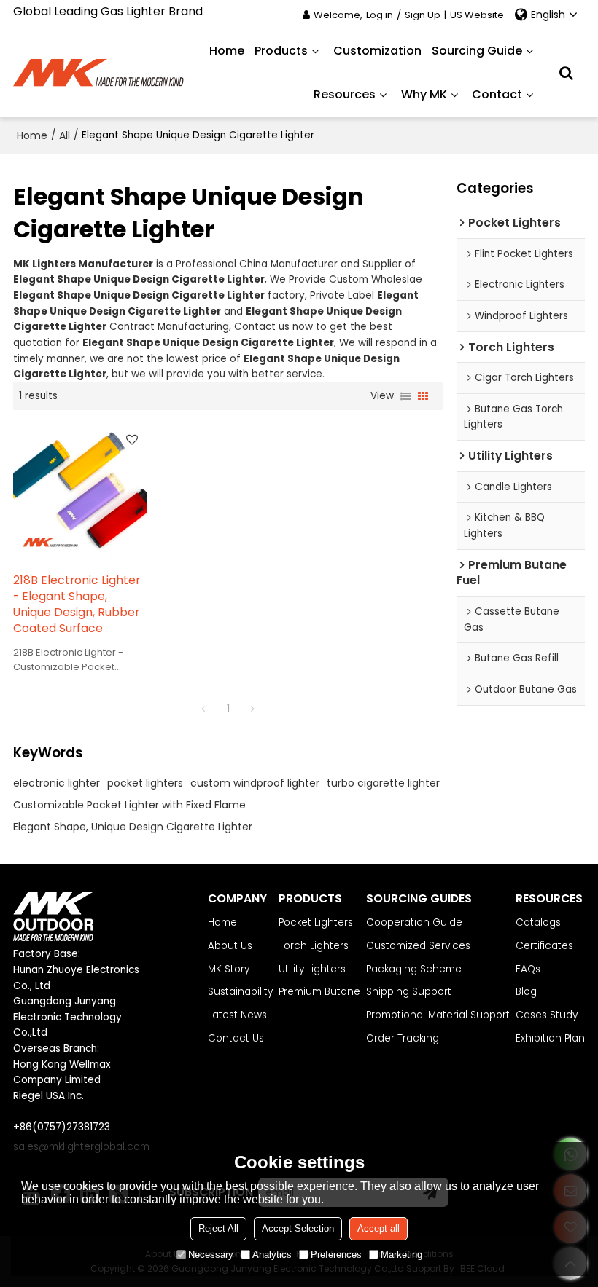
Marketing (401, 1254)
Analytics (272, 1254)
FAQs (528, 969)
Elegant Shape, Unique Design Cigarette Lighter (132, 826)
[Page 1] (203, 709)
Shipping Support (408, 992)
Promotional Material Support (438, 1015)
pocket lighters (145, 783)
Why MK (424, 94)
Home (226, 50)
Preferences (336, 1254)
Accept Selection (298, 1228)
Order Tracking (402, 1038)
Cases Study (547, 1015)
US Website (477, 14)
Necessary (210, 1254)
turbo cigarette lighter (383, 783)
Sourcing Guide (477, 50)
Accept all (378, 1228)
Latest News (237, 1015)
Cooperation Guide (414, 922)
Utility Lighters (312, 969)
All (64, 135)
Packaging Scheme (414, 969)
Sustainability (240, 992)
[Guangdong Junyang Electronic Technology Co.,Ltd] (99, 73)
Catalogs (538, 922)
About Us (230, 946)
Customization (377, 50)
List (405, 396)
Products (281, 50)
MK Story (228, 969)
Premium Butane (319, 992)
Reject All (218, 1228)
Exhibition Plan (550, 1038)
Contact (497, 94)
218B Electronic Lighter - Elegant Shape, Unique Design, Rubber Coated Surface (76, 604)
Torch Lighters (314, 946)
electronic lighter (56, 783)
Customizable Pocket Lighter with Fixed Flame (129, 805)
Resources (345, 94)
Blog (526, 992)
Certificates (544, 946)
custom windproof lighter (254, 783)
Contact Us (236, 1038)
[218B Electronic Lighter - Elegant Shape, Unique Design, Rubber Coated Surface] (80, 491)
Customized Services (418, 946)
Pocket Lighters (316, 922)
